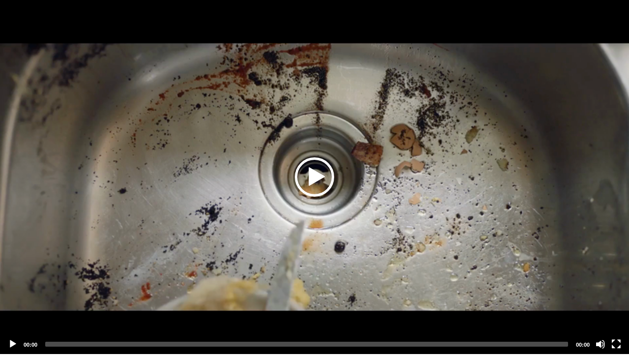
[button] (314, 177)
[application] (314, 177)
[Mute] (600, 344)
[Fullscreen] (616, 344)
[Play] (13, 344)
